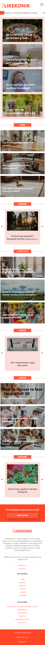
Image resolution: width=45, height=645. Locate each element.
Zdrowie (22, 457)
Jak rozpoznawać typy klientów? (22, 364)
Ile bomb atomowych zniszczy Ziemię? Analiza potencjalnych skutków (18, 293)
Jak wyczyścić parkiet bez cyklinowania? (16, 167)
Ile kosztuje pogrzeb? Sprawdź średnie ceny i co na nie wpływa (22, 237)
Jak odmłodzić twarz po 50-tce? (19, 398)
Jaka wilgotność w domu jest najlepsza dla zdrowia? (22, 61)
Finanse (22, 204)
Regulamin (22, 641)
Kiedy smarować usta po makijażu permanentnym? (20, 420)
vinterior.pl (22, 613)
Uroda (22, 377)
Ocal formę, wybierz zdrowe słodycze (22, 490)
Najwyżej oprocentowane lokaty (22, 606)
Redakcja (22, 565)
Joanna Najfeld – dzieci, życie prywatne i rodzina (17, 316)
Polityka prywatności (22, 632)
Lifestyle (22, 251)
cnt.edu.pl (22, 623)
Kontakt (22, 569)
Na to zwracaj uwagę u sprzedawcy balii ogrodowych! (20, 36)
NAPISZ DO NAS (22, 515)
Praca (22, 330)
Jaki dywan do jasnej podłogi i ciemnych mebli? (18, 190)
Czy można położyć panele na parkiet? (17, 144)
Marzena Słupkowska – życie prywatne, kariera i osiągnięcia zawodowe (18, 270)
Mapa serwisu (22, 637)
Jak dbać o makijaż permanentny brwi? (19, 443)
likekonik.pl (22, 610)
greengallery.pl (22, 619)
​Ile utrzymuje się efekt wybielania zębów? (20, 86)
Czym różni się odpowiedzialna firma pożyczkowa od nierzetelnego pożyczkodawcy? (19, 111)
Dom (22, 125)
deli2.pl (22, 616)
